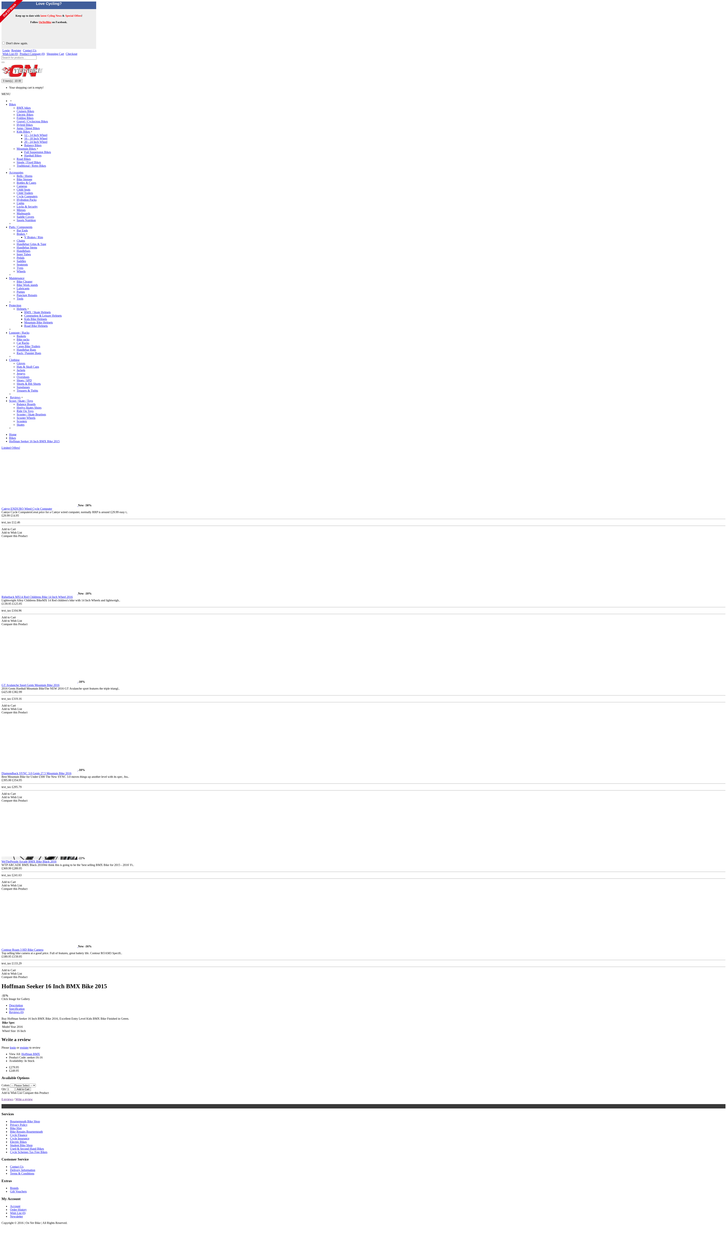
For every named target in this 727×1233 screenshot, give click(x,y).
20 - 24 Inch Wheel (35, 141)
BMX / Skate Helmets (37, 312)
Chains (21, 240)
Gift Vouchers (18, 1191)
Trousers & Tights (27, 390)
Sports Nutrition (26, 220)
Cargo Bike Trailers (28, 346)
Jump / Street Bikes (28, 128)
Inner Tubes (24, 254)
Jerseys (21, 373)
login (13, 1047)
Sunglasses (23, 387)
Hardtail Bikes (32, 155)
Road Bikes (24, 159)
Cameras (22, 186)
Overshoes (23, 377)
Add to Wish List (12, 1092)
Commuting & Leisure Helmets (43, 315)
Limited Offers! (11, 447)
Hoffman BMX (30, 1054)
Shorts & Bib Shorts (29, 383)
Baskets (21, 336)
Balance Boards (26, 404)
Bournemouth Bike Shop (25, 1121)
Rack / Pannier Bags (29, 353)
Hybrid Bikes (25, 124)
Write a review (24, 1099)
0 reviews (7, 1099)
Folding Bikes (25, 118)
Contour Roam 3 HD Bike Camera (22, 949)
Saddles (21, 261)
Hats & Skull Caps (28, 366)
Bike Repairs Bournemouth (26, 1131)
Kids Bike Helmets (35, 319)
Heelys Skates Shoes (29, 407)
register (24, 1047)
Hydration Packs (27, 199)
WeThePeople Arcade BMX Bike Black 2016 (29, 861)
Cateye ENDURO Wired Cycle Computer (27, 508)
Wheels (21, 271)
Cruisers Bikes (25, 111)
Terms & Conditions (22, 1173)
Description (16, 1005)
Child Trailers (25, 193)
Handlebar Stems (27, 247)
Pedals (20, 257)
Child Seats (23, 189)
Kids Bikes (24, 131)
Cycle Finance (18, 1135)
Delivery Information (22, 1170)
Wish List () (18, 1213)
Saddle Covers (25, 216)
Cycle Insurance (19, 1138)
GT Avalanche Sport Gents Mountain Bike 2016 (30, 685)
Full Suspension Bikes (37, 152)
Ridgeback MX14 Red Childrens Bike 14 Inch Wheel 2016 (37, 597)
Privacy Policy (18, 1124)
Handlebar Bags (26, 349)
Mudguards (23, 213)
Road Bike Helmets (36, 325)
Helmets (22, 308)
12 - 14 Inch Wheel (35, 135)
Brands (14, 1188)
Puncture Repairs (27, 295)
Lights (20, 203)
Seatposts (22, 264)
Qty (4, 1089)
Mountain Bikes (27, 148)
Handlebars (23, 251)
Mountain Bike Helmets (38, 322)
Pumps (21, 291)
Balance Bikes (32, 145)
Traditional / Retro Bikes (31, 165)
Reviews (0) (16, 1012)
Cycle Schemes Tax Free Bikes (28, 1152)
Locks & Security (27, 206)
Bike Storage (24, 179)
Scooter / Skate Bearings (31, 414)
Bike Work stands (27, 285)
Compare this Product (36, 1092)
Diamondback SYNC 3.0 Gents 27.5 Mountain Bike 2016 (36, 773)
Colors (5, 1085)
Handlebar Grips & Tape (31, 244)
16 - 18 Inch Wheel (35, 138)
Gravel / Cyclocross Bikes (32, 121)
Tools (20, 298)
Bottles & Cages (26, 182)
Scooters (22, 421)
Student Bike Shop (21, 1145)
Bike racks (23, 339)
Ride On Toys (25, 411)
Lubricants (23, 288)
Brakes (21, 233)
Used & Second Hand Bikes (27, 1148)
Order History (18, 1209)
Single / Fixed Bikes (29, 162)
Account (15, 1206)
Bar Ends (22, 230)
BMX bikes (24, 107)
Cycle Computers (27, 196)
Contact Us (16, 1166)
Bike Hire (16, 1128)
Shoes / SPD (24, 380)
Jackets (21, 370)
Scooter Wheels (26, 417)
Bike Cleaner (24, 281)
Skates (20, 424)
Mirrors (21, 210)
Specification (17, 1008)
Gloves (21, 363)
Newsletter (16, 1216)
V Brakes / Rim (33, 237)
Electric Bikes (25, 114)
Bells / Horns (24, 176)
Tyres (20, 268)
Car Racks (23, 342)
